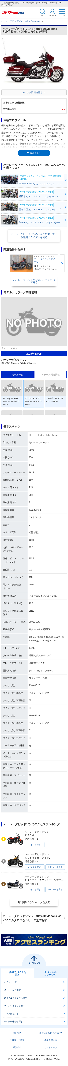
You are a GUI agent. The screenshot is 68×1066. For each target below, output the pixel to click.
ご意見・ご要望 (17, 1040)
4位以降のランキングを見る (34, 902)
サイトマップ (50, 1047)
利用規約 (17, 1033)
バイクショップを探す (14, 1006)
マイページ (52, 15)
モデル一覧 (17, 374)
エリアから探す (11, 1013)
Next (62, 263)
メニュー (62, 15)
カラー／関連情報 (50, 374)
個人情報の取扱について (50, 1033)
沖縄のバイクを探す (17, 973)
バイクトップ (10, 982)
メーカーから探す (12, 990)
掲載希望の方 (50, 1040)
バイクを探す (34, 844)
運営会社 (17, 1047)
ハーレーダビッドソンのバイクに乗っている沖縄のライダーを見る (34, 236)
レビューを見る (55, 867)
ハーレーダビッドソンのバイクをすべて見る (34, 281)
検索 (42, 15)
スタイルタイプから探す (15, 998)
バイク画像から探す (13, 1021)
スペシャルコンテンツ (50, 973)
